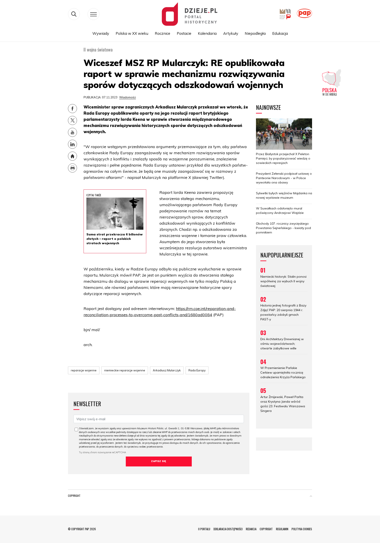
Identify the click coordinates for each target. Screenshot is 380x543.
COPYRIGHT (266, 529)
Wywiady (100, 33)
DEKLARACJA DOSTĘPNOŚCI (228, 529)
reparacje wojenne (84, 370)
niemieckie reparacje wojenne (124, 370)
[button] (311, 496)
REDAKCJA (251, 529)
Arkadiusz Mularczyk (167, 370)
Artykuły (230, 33)
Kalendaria (207, 33)
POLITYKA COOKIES (302, 529)
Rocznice (162, 33)
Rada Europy (197, 370)
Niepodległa (255, 33)
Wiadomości (127, 97)
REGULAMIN (282, 529)
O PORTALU (204, 529)
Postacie (184, 33)
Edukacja (280, 33)
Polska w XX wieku (132, 33)
